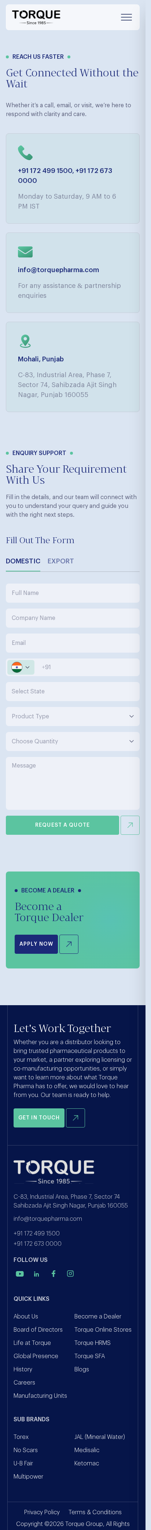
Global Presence (36, 1356)
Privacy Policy (42, 1512)
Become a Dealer (97, 1317)
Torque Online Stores (103, 1330)
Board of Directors (38, 1330)
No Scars (26, 1450)
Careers (24, 1383)
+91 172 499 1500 (45, 170)
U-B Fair (23, 1463)
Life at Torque (32, 1343)
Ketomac (86, 1463)
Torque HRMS (92, 1343)
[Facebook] (53, 1273)
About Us (26, 1317)
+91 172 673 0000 (38, 1244)
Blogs (81, 1369)
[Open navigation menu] (126, 17)
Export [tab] (61, 561)
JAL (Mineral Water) (99, 1437)
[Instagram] (70, 1273)
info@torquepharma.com (58, 270)
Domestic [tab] (23, 561)
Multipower (28, 1477)
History (23, 1369)
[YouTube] (20, 1273)
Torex (21, 1437)
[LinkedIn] (36, 1273)
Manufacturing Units (40, 1396)
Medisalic (86, 1450)
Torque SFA (89, 1356)
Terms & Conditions (95, 1512)
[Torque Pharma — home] (36, 17)
